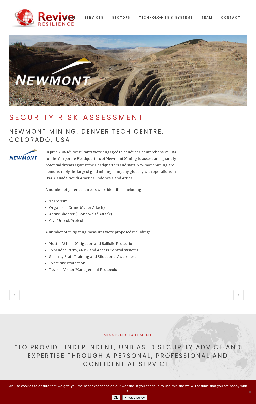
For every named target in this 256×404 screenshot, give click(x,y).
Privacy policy (134, 397)
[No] (249, 391)
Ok (116, 397)
